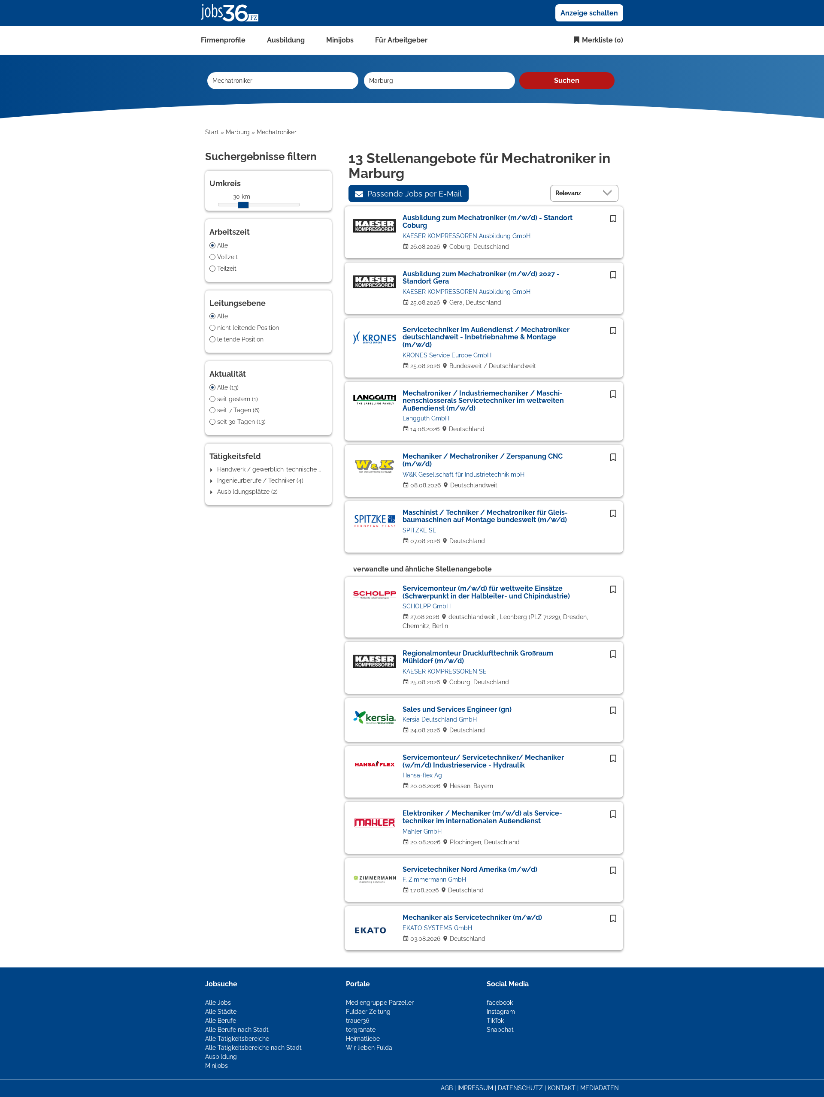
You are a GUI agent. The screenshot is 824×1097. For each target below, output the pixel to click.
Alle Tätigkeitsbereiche (237, 1038)
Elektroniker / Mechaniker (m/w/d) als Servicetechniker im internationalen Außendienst (482, 817)
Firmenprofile (223, 40)
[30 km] (243, 205)
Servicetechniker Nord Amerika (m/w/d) (470, 869)
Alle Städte (220, 1011)
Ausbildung (286, 40)
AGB (447, 1088)
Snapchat (500, 1029)
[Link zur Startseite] (233, 12)
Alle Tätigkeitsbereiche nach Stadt (253, 1047)
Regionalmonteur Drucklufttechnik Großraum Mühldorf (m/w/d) (478, 657)
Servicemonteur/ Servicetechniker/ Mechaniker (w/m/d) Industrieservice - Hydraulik (483, 761)
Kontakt (562, 1088)
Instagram (501, 1011)
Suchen (566, 80)
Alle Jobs (218, 1002)
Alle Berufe (220, 1020)
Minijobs (340, 40)
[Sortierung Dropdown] (609, 193)
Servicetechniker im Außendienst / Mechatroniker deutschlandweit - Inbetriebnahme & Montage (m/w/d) (486, 337)
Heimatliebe (363, 1038)
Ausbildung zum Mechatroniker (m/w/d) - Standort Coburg (488, 222)
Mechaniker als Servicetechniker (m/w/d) (472, 917)
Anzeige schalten (589, 13)
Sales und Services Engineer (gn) (457, 709)
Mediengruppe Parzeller (380, 1002)
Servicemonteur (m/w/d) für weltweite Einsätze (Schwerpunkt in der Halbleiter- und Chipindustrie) (486, 592)
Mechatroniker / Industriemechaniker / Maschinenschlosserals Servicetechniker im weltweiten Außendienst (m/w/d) (483, 400)
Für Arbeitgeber (401, 40)
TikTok (495, 1020)
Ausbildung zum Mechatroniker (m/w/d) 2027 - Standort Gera (481, 278)
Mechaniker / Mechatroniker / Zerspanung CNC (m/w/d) (483, 460)
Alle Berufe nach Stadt (237, 1029)
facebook (500, 1002)
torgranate (361, 1029)
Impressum (475, 1088)
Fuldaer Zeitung (368, 1011)
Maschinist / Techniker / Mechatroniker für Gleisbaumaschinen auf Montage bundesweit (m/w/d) (485, 516)
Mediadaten (599, 1088)
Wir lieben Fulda (369, 1047)
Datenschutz (520, 1088)
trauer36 (357, 1020)
